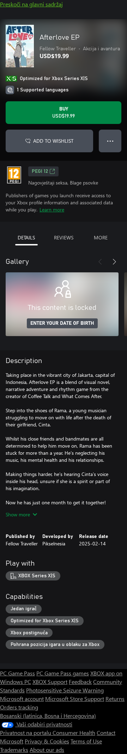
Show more (18, 514)
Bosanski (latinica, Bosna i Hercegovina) (48, 715)
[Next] (114, 262)
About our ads (47, 749)
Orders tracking (19, 707)
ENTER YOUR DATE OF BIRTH (62, 323)
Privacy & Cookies (47, 741)
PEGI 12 (40, 171)
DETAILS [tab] (26, 237)
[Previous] (100, 262)
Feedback (80, 681)
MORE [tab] (101, 237)
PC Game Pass (17, 673)
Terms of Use (86, 741)
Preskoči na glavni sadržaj (31, 4)
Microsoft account (22, 698)
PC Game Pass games (62, 673)
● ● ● (110, 141)
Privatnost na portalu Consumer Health (47, 732)
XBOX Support (49, 681)
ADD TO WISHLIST (53, 140)
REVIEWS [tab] (63, 237)
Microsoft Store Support (74, 698)
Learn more (52, 209)
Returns (115, 698)
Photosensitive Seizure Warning (65, 690)
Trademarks (14, 749)
